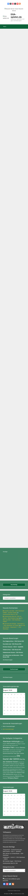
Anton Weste (10, 109)
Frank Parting (6, 404)
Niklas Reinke (15, 87)
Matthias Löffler (20, 539)
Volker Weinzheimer (7, 179)
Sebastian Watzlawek (21, 770)
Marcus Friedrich (13, 177)
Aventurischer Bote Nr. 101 (13, 124)
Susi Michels (5, 98)
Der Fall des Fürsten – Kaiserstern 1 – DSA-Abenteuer (14, 627)
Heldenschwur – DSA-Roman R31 (12, 649)
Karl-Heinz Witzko (7, 408)
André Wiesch (16, 254)
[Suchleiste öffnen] (26, 26)
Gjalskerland (20, 528)
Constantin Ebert (15, 419)
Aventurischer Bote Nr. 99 (13, 271)
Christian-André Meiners (18, 181)
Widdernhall (5, 778)
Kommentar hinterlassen (11, 116)
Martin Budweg (11, 257)
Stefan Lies (13, 772)
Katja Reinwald (13, 246)
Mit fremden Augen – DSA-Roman (12, 861)
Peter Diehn (16, 111)
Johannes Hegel (6, 315)
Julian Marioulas (6, 526)
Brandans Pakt (8, 747)
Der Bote (10, 111)
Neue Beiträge (14, 584)
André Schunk (16, 526)
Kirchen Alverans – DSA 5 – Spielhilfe (13, 647)
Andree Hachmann (20, 519)
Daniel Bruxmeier (12, 749)
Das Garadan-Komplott (14, 751)
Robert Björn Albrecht (12, 174)
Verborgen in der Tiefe (17, 774)
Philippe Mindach (12, 92)
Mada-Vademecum (6, 769)
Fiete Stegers (14, 100)
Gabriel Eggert (16, 765)
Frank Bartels (18, 185)
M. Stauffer (23, 767)
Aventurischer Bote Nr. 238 (10, 614)
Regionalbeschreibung (10, 495)
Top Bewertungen (14, 669)
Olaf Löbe (22, 100)
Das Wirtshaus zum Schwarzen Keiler (9, 756)
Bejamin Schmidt (13, 537)
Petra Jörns (18, 105)
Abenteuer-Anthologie (11, 741)
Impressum (10, 890)
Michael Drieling (14, 513)
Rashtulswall (6, 770)
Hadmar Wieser (18, 331)
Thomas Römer (10, 252)
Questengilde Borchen (14, 769)
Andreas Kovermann (16, 98)
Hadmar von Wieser (18, 402)
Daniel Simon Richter (8, 105)
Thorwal (4, 530)
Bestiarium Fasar (15, 745)
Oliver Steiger (11, 530)
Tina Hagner (11, 172)
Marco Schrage (6, 94)
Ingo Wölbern (21, 259)
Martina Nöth (6, 100)
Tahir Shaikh (15, 522)
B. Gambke (23, 743)
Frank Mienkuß (17, 103)
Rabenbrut (20, 769)
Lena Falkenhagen (15, 333)
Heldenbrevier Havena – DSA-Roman (13, 652)
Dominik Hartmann (14, 515)
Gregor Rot (5, 261)
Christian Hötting (7, 406)
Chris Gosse (13, 533)
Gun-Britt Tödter (14, 410)
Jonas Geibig (10, 767)
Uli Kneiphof (5, 410)
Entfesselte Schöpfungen (14, 763)
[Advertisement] (13, 567)
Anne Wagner (18, 743)
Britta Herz (14, 421)
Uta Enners (22, 326)
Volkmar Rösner (14, 317)
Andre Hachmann (11, 743)
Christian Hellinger (18, 408)
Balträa (4, 745)
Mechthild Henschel (18, 406)
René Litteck (13, 770)
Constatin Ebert (6, 522)
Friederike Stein (12, 89)
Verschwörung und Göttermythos (9, 776)
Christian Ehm (14, 326)
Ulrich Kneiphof (16, 94)
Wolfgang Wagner (19, 320)
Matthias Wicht (17, 506)
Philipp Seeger (9, 320)
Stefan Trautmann (7, 103)
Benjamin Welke (8, 745)
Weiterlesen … (8, 70)
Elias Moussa (13, 170)
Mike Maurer (7, 87)
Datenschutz (17, 890)
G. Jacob (10, 765)
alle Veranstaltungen (8, 729)
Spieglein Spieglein (6, 772)
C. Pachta (16, 747)
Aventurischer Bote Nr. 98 (13, 345)
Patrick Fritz (21, 96)
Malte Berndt (11, 535)
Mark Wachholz (8, 497)
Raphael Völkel (10, 517)
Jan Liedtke (22, 174)
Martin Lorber (6, 181)
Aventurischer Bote (9, 85)
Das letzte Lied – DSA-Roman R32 (12, 644)
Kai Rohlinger (18, 179)
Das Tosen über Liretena (17, 753)
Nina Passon (5, 328)
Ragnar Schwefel (20, 517)
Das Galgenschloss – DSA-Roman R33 (13, 641)
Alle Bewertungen (7, 659)
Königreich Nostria (16, 499)
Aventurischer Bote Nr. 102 (13, 42)
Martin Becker (14, 96)
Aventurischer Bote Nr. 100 (13, 196)
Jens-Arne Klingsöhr (8, 185)
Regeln (19, 495)
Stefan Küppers (8, 311)
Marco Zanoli (6, 533)
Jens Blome (5, 170)
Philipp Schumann (12, 502)
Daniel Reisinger (19, 749)
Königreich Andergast (13, 504)
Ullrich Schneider (18, 497)
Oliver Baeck (15, 315)
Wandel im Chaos (19, 776)
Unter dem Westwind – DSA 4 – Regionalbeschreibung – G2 (13, 440)
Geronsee (20, 765)
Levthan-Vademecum (16, 767)
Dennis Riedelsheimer (16, 508)
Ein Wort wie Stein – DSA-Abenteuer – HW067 (12, 619)
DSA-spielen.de (16, 15)
